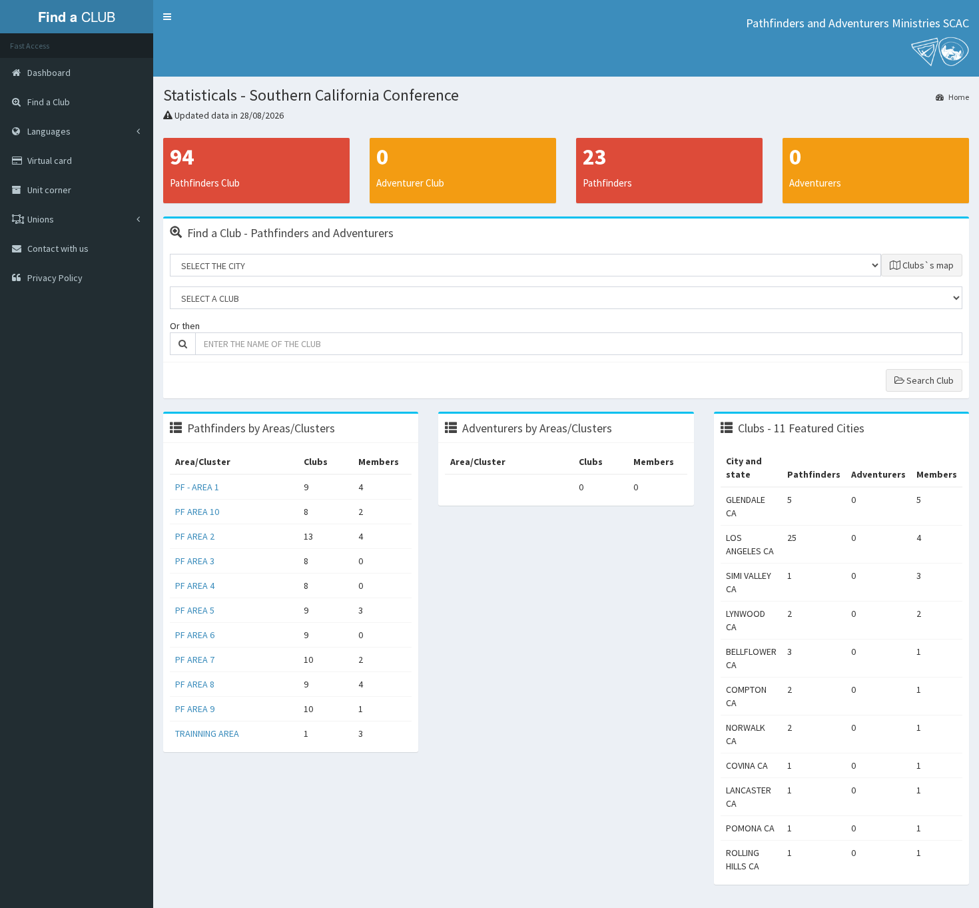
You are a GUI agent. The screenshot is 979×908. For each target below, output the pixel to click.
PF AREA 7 (194, 660)
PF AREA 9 (194, 709)
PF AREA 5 (194, 610)
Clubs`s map (927, 265)
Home (958, 97)
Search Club (929, 380)
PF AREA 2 (194, 536)
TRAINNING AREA (207, 733)
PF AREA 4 (194, 586)
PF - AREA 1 (197, 487)
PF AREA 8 (194, 684)
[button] (167, 16)
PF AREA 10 (197, 512)
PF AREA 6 (194, 635)
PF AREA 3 (194, 561)
